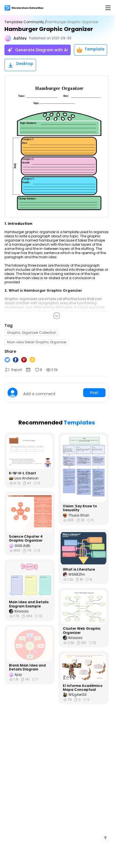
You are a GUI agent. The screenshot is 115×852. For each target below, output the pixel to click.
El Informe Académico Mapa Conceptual (82, 688)
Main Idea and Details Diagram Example (29, 604)
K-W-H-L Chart (22, 473)
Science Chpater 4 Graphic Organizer (26, 539)
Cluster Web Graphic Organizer (82, 631)
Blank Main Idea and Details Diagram (27, 667)
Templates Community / (25, 22)
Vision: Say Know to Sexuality (80, 508)
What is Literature (79, 569)
